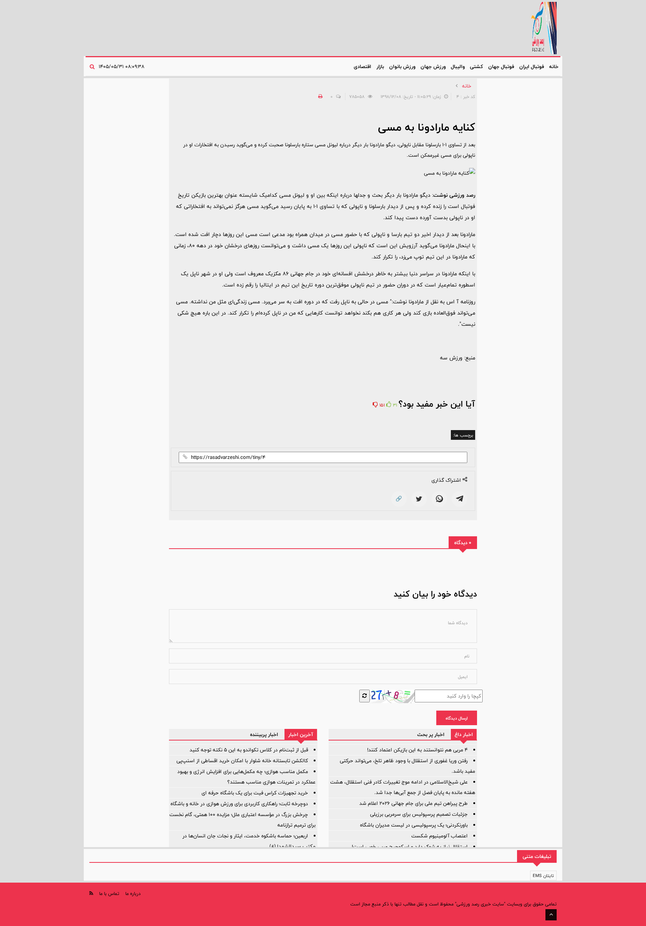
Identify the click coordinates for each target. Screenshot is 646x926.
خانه (554, 66)
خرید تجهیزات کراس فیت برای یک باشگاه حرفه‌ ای (255, 792)
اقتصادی (362, 66)
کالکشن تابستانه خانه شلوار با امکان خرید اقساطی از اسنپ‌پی (242, 760)
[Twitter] (419, 499)
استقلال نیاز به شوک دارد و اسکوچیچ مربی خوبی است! (410, 846)
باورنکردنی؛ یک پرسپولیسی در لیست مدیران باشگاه (414, 825)
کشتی (476, 66)
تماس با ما (109, 893)
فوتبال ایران (531, 66)
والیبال (458, 66)
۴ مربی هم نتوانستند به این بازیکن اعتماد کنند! (417, 749)
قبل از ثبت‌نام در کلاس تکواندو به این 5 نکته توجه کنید (249, 749)
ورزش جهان (433, 66)
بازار (380, 66)
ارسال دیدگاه (457, 718)
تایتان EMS (543, 875)
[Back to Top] (551, 914)
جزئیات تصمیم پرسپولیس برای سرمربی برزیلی (419, 814)
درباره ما (133, 893)
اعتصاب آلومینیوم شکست (439, 835)
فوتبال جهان (501, 66)
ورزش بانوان (402, 66)
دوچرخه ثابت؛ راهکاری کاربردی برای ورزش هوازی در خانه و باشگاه (239, 803)
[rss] (91, 893)
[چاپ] (319, 96)
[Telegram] (459, 499)
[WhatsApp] (439, 499)
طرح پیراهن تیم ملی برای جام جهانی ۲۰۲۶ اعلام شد (413, 803)
